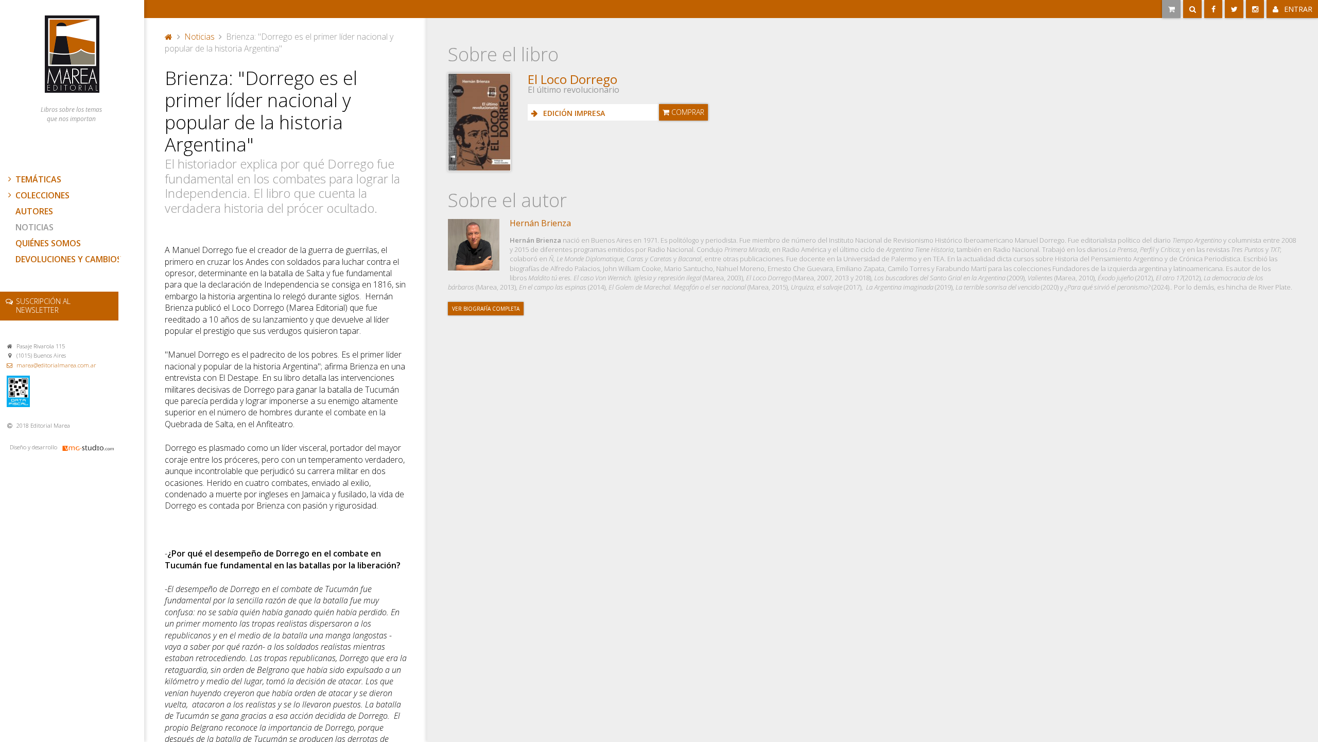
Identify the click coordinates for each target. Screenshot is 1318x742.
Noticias (34, 227)
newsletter (43, 305)
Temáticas (38, 179)
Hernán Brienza (540, 223)
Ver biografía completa (485, 308)
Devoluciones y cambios (68, 259)
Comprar (686, 112)
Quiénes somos (48, 243)
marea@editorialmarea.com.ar (56, 365)
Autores (34, 211)
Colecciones (42, 195)
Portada (169, 35)
